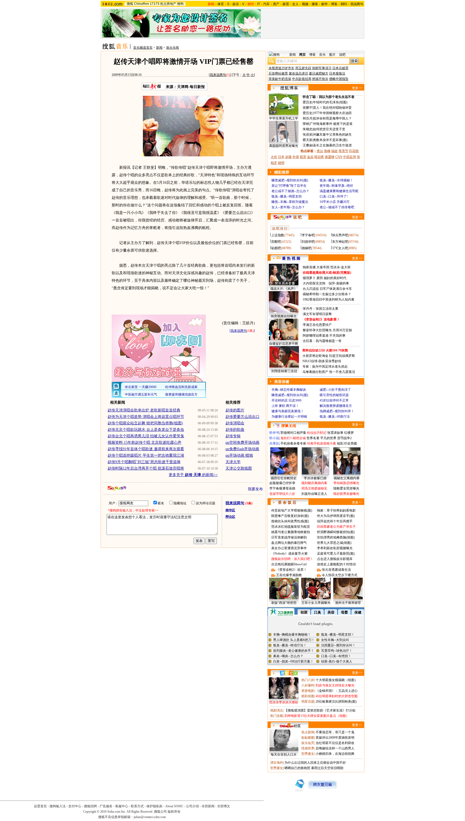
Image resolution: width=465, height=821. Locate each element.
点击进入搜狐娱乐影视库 (335, 559)
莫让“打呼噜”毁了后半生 (289, 186)
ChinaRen (141, 4)
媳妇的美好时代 (335, 278)
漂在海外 (276, 762)
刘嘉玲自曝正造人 (314, 494)
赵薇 (288, 157)
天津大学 (233, 462)
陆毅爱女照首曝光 (346, 488)
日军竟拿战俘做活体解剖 (289, 537)
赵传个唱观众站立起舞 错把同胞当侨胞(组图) (145, 423)
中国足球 (349, 157)
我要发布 (255, 489)
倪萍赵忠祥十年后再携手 (335, 521)
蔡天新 (307, 140)
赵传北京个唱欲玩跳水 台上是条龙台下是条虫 (146, 430)
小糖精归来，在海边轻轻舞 (335, 754)
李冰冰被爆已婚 (315, 478)
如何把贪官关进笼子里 (329, 129)
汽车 (266, 4)
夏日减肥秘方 (318, 73)
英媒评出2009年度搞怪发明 (335, 737)
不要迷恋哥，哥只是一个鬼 (335, 732)
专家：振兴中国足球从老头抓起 (325, 366)
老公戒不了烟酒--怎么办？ (290, 191)
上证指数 (277, 235)
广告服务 (106, 806)
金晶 (310, 157)
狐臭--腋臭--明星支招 (287, 196)
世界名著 (313, 438)
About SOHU (174, 806)
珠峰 (327, 151)
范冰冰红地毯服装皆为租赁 (290, 526)
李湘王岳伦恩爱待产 (317, 325)
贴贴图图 (307, 737)
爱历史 (307, 102)
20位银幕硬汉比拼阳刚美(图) (336, 701)
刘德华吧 (308, 242)
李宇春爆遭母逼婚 (282, 488)
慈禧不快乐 (320, 79)
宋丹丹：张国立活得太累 (320, 309)
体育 (220, 4)
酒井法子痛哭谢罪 (348, 603)
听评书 (274, 433)
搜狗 (180, 4)
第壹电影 (307, 691)
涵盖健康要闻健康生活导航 (339, 191)
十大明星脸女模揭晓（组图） (337, 680)
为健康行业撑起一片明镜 (289, 416)
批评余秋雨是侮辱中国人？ (332, 118)
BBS (344, 4)
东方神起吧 (340, 242)
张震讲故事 (335, 433)
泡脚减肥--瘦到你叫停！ (337, 411)
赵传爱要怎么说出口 (242, 417)
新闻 (159, 48)
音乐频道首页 (143, 48)
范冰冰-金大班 (340, 267)
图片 (332, 55)
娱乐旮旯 (307, 743)
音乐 (322, 55)
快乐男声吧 (340, 235)
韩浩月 (307, 118)
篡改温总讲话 (298, 73)
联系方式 (137, 806)
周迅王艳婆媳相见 (314, 488)
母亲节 (343, 151)
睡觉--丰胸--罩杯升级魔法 (290, 202)
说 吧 (297, 217)
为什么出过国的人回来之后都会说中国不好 (315, 762)
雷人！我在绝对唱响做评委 (332, 108)
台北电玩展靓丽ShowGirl (289, 564)
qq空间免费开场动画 (242, 443)
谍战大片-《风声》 (283, 289)
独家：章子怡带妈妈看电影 (336, 510)
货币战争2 (344, 438)
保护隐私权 (154, 806)
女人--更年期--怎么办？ (288, 207)
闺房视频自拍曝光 (284, 316)
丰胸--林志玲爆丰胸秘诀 (289, 390)
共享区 (274, 443)
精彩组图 (307, 696)
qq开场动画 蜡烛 (239, 455)
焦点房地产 (168, 4)
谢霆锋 (329, 157)
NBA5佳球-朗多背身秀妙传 (321, 361)
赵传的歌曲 (235, 430)
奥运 (320, 151)
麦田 (319, 278)
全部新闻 (208, 806)
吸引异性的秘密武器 (334, 395)
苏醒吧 (276, 242)
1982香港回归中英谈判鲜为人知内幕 (328, 299)
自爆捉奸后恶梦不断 (283, 344)
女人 (295, 4)
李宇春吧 (308, 235)
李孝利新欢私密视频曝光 (335, 548)
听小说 (274, 438)
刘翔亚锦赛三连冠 (284, 371)
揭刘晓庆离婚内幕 (314, 483)
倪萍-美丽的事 (339, 283)
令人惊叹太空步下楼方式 (339, 575)
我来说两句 (218, 75)
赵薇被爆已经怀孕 (282, 483)
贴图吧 (276, 248)
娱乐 (235, 4)
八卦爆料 (307, 685)
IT (258, 4)
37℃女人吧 (340, 248)
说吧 (342, 55)
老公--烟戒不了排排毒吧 (337, 207)
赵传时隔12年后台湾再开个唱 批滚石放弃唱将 (146, 468)
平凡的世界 (328, 438)
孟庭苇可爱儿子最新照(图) (336, 553)
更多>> (357, 88)
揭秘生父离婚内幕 (347, 478)
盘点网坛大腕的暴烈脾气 (289, 543)
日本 (281, 157)
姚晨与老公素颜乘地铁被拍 (290, 532)
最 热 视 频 (291, 258)
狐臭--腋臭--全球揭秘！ (336, 180)
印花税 (354, 151)
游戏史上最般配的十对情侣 (336, 564)
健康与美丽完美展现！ (288, 411)
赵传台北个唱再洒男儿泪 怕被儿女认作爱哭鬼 (146, 436)
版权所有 (174, 811)
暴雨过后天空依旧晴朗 (327, 768)
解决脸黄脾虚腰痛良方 (336, 406)
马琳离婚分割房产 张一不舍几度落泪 (328, 372)
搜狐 (130, 4)
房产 (276, 4)
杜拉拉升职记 (316, 433)
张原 (306, 134)
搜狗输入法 (58, 806)
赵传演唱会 (235, 423)
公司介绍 (192, 806)
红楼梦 (349, 433)
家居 (286, 4)
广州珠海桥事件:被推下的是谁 (331, 124)
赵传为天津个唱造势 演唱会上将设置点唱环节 (146, 417)
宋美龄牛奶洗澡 (280, 79)
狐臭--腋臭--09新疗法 (335, 416)
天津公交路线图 (239, 468)
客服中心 (121, 806)
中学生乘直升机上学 (283, 118)
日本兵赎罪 (340, 68)
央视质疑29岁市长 (281, 68)
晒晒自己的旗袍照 (297, 768)
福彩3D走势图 (347, 443)
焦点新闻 (307, 732)
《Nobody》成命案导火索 (289, 553)
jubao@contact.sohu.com (150, 817)
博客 (334, 4)
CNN (338, 157)
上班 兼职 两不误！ (285, 406)
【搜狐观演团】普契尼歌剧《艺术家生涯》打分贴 (319, 710)
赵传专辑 (233, 436)
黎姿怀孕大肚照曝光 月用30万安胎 (327, 330)
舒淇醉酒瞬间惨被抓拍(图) (336, 532)
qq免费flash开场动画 (242, 449)
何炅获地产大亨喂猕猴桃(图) (291, 510)
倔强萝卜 (309, 278)
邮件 (324, 4)
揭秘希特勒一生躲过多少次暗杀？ (327, 294)
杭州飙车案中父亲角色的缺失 (331, 134)
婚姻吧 (306, 248)
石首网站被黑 (278, 73)
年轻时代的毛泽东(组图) (330, 102)
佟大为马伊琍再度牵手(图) (336, 516)
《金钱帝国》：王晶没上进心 (337, 691)
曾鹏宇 (307, 108)
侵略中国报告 (338, 79)
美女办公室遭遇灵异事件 (289, 548)
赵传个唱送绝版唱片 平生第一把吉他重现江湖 (146, 455)
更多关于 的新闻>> (193, 475)
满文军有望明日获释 (317, 314)
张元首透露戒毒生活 (336, 570)
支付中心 (74, 806)
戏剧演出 (276, 710)
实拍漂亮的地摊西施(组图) (336, 537)
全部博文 (223, 806)
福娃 (334, 151)
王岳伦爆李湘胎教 (289, 575)
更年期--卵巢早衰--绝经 (336, 186)
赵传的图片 (235, 410)
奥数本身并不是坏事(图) (330, 140)
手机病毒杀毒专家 (293, 443)
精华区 (230, 510)
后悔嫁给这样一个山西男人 (335, 748)
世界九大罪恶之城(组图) (334, 543)
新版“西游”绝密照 (284, 603)
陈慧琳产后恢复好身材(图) (290, 516)
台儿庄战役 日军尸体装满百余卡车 (327, 289)
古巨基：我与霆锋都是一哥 (322, 341)
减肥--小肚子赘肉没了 (335, 390)
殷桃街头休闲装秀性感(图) (290, 521)
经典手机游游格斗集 (321, 443)
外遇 (296, 157)
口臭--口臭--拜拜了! (334, 196)
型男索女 (307, 754)
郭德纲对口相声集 (293, 433)
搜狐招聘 (90, 806)
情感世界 (307, 748)
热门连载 (276, 716)
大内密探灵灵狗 (314, 283)
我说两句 (356, 4)
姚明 (281, 163)
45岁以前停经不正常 (334, 400)
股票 (303, 157)
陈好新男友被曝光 (346, 494)
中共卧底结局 (301, 79)
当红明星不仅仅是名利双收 (335, 743)
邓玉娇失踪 (303, 68)
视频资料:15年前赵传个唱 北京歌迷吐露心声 (144, 443)
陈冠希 (319, 157)
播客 (315, 4)
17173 (154, 4)
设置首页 (40, 806)
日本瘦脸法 (337, 73)
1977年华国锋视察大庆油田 (332, 113)
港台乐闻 (172, 48)
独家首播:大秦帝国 (316, 267)
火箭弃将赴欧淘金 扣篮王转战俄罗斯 (328, 356)
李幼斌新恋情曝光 (346, 483)
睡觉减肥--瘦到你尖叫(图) (290, 180)
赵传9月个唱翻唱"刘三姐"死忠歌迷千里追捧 (144, 462)
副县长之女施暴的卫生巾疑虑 (331, 145)
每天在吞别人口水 (284, 754)
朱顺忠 (307, 129)
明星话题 (307, 701)
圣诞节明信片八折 (282, 494)
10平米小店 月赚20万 (335, 202)
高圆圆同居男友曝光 (283, 146)
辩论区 (230, 517)
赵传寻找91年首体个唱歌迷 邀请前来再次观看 (146, 449)
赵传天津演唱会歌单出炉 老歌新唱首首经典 (144, 410)
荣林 (306, 124)
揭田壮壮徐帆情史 (284, 478)
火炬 (274, 157)
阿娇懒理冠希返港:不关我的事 (324, 335)
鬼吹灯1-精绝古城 (293, 438)
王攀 (306, 145)
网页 (302, 55)
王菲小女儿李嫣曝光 (315, 603)
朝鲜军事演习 (322, 68)
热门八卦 (307, 680)
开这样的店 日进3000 (286, 400)
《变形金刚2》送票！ (291, 570)
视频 (305, 4)
